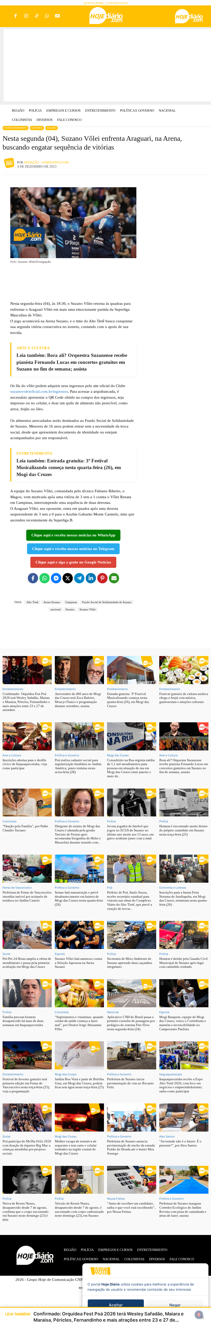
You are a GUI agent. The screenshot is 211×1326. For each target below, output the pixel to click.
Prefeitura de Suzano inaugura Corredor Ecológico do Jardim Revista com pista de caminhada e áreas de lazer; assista (182, 1209)
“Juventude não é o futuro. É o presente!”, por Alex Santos (180, 1143)
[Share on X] (68, 578)
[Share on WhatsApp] (44, 578)
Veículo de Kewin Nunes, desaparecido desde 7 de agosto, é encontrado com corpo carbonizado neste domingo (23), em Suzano (79, 1209)
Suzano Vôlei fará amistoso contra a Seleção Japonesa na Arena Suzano (78, 963)
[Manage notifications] (199, 1315)
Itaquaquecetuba (170, 1074)
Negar (175, 1305)
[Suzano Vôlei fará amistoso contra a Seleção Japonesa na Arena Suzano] (79, 935)
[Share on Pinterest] (102, 578)
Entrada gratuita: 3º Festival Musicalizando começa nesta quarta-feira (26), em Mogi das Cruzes (128, 700)
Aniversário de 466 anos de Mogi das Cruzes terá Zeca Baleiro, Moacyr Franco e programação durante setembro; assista (78, 700)
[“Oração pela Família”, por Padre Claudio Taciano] (27, 803)
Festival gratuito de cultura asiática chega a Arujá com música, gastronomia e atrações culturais (183, 698)
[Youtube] (57, 16)
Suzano (70, 609)
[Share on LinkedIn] (91, 578)
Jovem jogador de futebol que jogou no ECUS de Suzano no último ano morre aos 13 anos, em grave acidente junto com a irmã (130, 832)
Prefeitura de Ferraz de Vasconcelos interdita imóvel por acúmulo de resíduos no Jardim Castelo (27, 896)
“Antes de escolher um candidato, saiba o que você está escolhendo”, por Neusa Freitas (131, 1207)
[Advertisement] (107, 65)
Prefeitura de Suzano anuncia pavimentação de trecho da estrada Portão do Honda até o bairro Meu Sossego (131, 1147)
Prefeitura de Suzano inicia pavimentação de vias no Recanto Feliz (130, 1083)
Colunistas (9, 821)
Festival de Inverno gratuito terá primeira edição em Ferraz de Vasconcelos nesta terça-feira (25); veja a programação (26, 1085)
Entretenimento (15, 127)
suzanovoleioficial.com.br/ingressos (39, 391)
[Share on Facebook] (33, 578)
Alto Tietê (32, 602)
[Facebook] (16, 16)
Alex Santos (167, 1136)
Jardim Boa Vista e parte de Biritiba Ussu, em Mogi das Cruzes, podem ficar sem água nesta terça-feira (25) (79, 1083)
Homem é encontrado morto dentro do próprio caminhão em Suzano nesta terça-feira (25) (183, 830)
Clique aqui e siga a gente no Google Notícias (73, 562)
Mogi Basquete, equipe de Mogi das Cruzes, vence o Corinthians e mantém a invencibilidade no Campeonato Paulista (182, 1023)
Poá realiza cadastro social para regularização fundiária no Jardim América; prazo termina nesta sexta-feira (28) (78, 766)
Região (51, 127)
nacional (55, 609)
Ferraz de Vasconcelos (17, 887)
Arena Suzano (51, 602)
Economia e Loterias (172, 887)
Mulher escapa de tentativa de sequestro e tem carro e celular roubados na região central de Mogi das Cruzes (75, 1147)
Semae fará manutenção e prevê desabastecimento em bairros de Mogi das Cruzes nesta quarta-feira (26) (79, 898)
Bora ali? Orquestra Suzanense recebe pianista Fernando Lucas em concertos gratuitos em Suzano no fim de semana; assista (183, 766)
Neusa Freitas (116, 1198)
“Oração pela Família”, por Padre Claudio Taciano (25, 828)
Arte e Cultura (12, 755)
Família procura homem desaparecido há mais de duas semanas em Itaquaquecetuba (23, 1021)
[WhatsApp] (47, 16)
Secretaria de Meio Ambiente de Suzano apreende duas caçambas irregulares (129, 963)
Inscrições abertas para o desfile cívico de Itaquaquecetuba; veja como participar (25, 764)
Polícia (111, 821)
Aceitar (116, 1305)
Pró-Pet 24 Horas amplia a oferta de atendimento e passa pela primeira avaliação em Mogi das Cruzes (27, 963)
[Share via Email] (114, 578)
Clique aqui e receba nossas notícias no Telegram (73, 549)
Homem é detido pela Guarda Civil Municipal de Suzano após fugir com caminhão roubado (183, 963)
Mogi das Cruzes (118, 755)
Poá (109, 887)
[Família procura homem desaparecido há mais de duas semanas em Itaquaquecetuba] (27, 993)
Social (6, 953)
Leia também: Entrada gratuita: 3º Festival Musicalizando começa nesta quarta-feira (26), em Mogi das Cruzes (68, 467)
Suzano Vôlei (87, 609)
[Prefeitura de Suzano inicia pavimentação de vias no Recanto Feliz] (131, 1055)
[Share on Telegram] (79, 578)
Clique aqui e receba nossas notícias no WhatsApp (73, 535)
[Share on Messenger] (56, 578)
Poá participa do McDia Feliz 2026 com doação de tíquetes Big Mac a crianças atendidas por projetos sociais (27, 1147)
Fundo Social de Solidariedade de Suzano (106, 602)
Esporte (36, 127)
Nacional (113, 1012)
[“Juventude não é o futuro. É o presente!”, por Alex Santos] (183, 1117)
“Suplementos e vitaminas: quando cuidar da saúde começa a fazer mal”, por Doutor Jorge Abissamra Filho (79, 1023)
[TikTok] (37, 16)
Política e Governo (67, 755)
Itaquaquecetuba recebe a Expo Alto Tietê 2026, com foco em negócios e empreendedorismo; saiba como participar (181, 1085)
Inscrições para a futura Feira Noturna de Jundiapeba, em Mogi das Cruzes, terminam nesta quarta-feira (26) (183, 898)
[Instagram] (26, 16)
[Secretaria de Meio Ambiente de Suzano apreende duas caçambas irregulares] (131, 935)
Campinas (71, 602)
